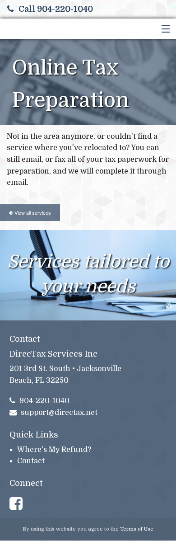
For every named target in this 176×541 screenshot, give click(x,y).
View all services (32, 212)
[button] (163, 29)
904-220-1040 (44, 401)
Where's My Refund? (54, 450)
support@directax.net (59, 413)
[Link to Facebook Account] (19, 504)
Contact (31, 461)
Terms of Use (136, 529)
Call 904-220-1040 (56, 9)
